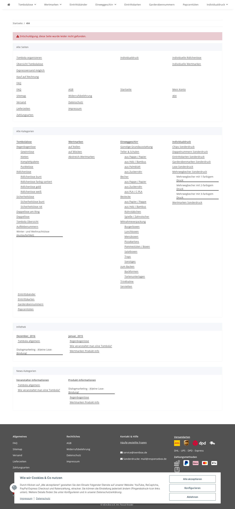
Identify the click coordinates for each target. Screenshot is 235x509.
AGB (70, 89)
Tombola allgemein (29, 341)
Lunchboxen (132, 231)
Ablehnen (192, 496)
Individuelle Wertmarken (186, 64)
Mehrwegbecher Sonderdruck (189, 171)
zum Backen (127, 266)
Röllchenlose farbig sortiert (36, 181)
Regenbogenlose (26, 146)
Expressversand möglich (31, 70)
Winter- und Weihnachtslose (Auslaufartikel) (33, 233)
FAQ (19, 83)
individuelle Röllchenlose (186, 57)
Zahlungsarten (25, 114)
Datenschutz (75, 102)
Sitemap (21, 95)
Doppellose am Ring (28, 211)
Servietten (126, 286)
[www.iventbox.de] (8, 4)
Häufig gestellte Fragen (133, 442)
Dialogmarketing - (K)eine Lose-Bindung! (34, 351)
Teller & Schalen (129, 151)
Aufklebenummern (27, 226)
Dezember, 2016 (26, 336)
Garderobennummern (30, 304)
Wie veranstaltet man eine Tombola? (91, 346)
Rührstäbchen (133, 211)
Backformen (131, 271)
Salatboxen (131, 251)
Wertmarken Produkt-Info (84, 351)
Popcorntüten (26, 309)
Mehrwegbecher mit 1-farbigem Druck (195, 178)
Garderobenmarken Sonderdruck (191, 161)
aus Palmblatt (132, 166)
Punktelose (27, 166)
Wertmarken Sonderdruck (187, 202)
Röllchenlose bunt (31, 176)
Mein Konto (179, 89)
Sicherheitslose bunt (32, 201)
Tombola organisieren (29, 57)
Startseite (125, 89)
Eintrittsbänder (26, 294)
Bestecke (125, 196)
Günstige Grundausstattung (136, 146)
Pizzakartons (132, 241)
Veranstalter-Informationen (32, 380)
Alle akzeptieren (192, 479)
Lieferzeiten (23, 108)
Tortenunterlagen (135, 276)
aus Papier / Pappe (135, 201)
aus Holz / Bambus (135, 161)
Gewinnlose (27, 151)
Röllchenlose (24, 171)
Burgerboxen (132, 226)
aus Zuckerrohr (133, 171)
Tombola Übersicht (27, 221)
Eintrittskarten (26, 299)
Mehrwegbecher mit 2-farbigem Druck (195, 187)
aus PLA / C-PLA (133, 191)
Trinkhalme (126, 281)
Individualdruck (129, 57)
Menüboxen (131, 236)
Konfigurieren (192, 487)
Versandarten (182, 437)
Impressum (75, 108)
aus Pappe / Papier (135, 156)
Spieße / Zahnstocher (137, 216)
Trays (128, 256)
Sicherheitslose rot (31, 206)
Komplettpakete (30, 161)
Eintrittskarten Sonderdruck (188, 156)
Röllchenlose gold (31, 186)
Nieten (24, 156)
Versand (21, 102)
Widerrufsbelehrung (80, 95)
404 (174, 95)
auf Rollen (74, 146)
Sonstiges (130, 261)
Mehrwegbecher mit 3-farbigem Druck (195, 195)
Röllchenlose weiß (31, 191)
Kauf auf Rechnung (28, 76)
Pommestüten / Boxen (137, 246)
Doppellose (23, 216)
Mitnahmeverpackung (133, 221)
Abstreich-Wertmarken (81, 156)
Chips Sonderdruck (183, 146)
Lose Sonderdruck (182, 166)
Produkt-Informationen (82, 380)
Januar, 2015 (75, 336)
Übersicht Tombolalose (30, 64)
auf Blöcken (75, 151)
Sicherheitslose (25, 196)
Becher (124, 176)
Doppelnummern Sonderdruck (190, 151)
